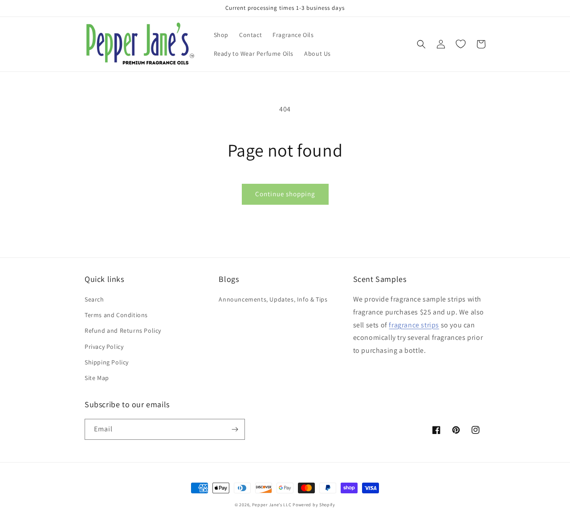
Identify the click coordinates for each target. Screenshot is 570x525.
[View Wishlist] (460, 44)
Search (94, 299)
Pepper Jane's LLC (272, 505)
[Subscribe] (234, 429)
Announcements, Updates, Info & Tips (273, 299)
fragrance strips (414, 325)
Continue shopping (285, 194)
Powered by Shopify (314, 505)
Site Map (97, 378)
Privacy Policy (104, 347)
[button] (421, 44)
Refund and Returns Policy (123, 331)
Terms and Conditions (116, 315)
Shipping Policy (107, 362)
